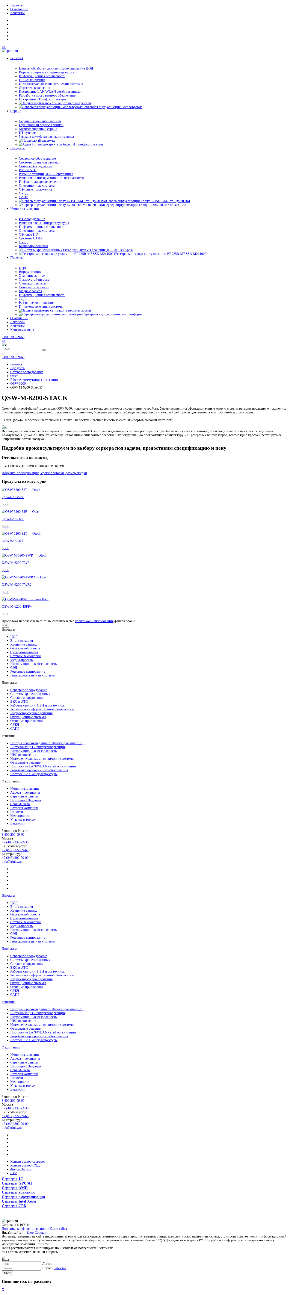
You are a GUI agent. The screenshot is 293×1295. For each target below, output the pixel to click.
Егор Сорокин (37, 1232)
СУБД (23, 193)
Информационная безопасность (42, 76)
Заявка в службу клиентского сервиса (46, 136)
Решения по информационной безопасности (51, 178)
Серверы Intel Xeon (19, 1201)
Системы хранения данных (39, 162)
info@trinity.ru (12, 861)
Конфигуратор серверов (27, 1161)
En (4, 47)
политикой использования (94, 621)
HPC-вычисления (32, 80)
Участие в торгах (22, 819)
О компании (19, 9)
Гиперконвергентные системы (41, 306)
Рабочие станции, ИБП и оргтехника (46, 174)
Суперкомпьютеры (33, 283)
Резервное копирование (36, 302)
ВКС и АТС (27, 170)
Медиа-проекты (30, 291)
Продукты (17, 148)
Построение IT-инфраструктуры (42, 99)
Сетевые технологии (34, 287)
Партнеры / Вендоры (25, 800)
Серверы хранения (18, 1192)
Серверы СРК (14, 1206)
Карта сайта (58, 1228)
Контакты (17, 13)
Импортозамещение (24, 208)
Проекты (16, 5)
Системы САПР (30, 238)
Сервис (15, 111)
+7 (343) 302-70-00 (15, 857)
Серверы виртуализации (23, 1197)
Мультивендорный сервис (38, 129)
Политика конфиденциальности (25, 1228)
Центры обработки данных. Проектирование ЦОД (56, 68)
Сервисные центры (24, 796)
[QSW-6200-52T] (21, 490)
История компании (24, 808)
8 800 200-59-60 (13, 337)
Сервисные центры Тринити (40, 121)
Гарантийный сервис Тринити (41, 125)
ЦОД (22, 268)
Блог (13, 1173)
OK (5, 625)
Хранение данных (32, 275)
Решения (16, 58)
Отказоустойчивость (34, 279)
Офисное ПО (28, 234)
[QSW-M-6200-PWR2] (25, 577)
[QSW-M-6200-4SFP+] (25, 599)
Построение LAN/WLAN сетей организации (52, 91)
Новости (16, 812)
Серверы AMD (15, 1188)
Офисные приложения (35, 189)
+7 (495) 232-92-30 (15, 842)
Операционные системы (37, 185)
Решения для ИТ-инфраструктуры (44, 223)
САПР (23, 197)
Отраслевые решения (34, 87)
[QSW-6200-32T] (21, 533)
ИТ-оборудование (32, 219)
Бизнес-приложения (33, 246)
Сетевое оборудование (35, 166)
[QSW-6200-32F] (21, 511)
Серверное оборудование (37, 158)
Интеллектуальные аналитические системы (51, 84)
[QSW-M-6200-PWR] (24, 555)
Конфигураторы (22, 329)
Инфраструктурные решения (40, 181)
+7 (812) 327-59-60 (15, 850)
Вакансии (17, 322)
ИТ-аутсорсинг (30, 133)
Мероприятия (20, 815)
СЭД (22, 299)
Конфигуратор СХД (25, 1165)
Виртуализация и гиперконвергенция (46, 72)
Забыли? (60, 1268)
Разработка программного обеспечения (47, 95)
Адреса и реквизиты (25, 792)
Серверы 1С (12, 1179)
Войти (7, 1272)
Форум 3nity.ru (21, 1169)
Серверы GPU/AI (17, 1183)
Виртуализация (30, 272)
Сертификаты (20, 804)
